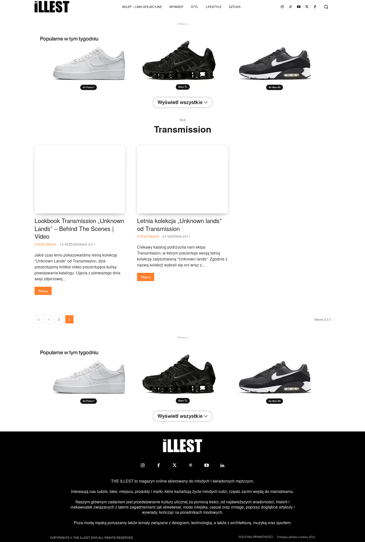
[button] (326, 6)
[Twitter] (306, 6)
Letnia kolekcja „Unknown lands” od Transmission (179, 224)
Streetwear (45, 244)
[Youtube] (298, 6)
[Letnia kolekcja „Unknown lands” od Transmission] (182, 179)
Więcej (43, 290)
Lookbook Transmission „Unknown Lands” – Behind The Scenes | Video (79, 228)
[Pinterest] (190, 465)
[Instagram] (282, 6)
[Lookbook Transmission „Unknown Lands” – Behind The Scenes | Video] (80, 179)
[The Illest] (52, 6)
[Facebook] (315, 6)
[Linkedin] (222, 465)
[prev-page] (39, 319)
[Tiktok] (290, 6)
